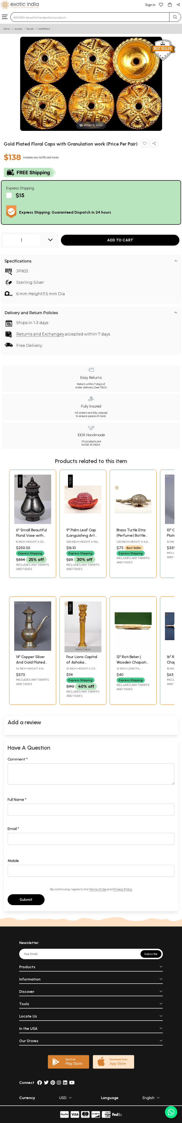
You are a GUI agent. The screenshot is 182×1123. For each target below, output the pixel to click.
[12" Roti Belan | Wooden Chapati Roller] (133, 649)
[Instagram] (59, 1082)
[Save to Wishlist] (144, 144)
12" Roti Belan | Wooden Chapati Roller (131, 662)
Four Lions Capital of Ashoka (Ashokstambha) (81, 662)
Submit (26, 899)
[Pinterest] (52, 1082)
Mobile (13, 860)
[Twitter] (46, 1082)
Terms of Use (97, 889)
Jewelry (18, 28)
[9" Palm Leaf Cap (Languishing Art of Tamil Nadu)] (82, 522)
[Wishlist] (161, 4)
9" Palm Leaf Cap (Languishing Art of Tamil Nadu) (81, 535)
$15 (20, 195)
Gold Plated (44, 28)
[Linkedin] (65, 1082)
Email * (13, 828)
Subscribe (151, 954)
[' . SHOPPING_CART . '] (170, 4)
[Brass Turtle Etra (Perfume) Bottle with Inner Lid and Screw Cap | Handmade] (133, 522)
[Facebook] (39, 1082)
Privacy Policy (122, 889)
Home (7, 28)
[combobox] (89, 17)
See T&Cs (100, 387)
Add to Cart (120, 240)
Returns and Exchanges (40, 334)
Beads (30, 28)
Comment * (18, 759)
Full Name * (17, 799)
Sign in (150, 5)
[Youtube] (72, 1082)
